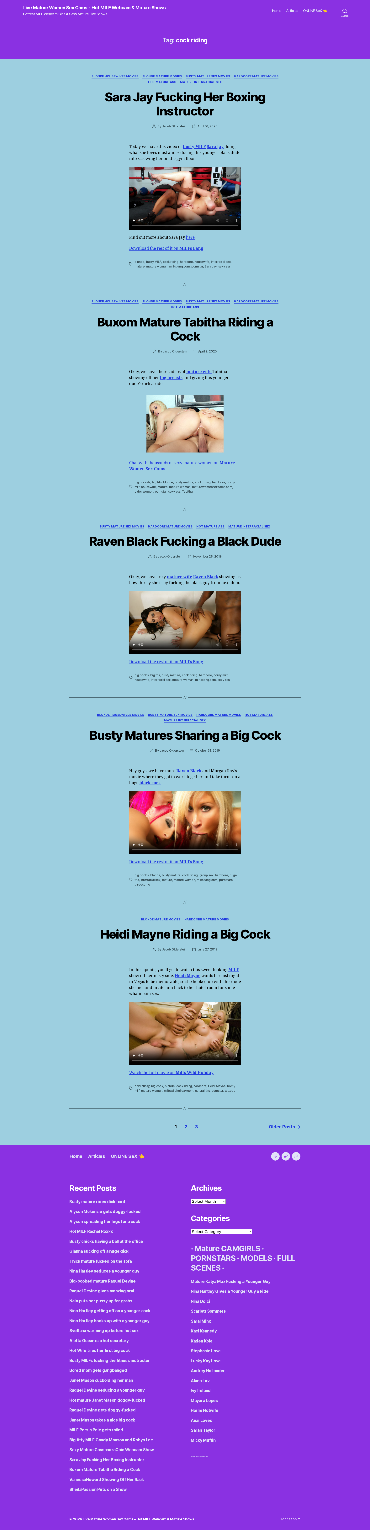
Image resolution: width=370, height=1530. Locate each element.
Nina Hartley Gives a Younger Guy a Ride (229, 1291)
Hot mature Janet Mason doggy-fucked (107, 1400)
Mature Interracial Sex (201, 82)
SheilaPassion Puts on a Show (98, 1489)
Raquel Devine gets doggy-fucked (102, 1410)
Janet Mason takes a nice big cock (102, 1420)
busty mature (184, 482)
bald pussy (142, 1086)
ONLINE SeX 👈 (315, 11)
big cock (157, 1086)
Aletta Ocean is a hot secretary (99, 1340)
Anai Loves (201, 1420)
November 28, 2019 (207, 556)
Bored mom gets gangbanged (98, 1370)
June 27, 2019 (208, 949)
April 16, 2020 (207, 126)
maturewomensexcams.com (212, 487)
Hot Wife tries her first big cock (99, 1350)
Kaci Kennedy (204, 1331)
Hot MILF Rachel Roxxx (91, 1231)
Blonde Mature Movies (162, 76)
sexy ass (224, 266)
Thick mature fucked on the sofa (100, 1261)
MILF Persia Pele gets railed (96, 1429)
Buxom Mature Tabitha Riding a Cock (185, 329)
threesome (142, 884)
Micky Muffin (203, 1440)
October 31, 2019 (207, 750)
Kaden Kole (201, 1341)
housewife (201, 262)
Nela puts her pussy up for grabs (100, 1301)
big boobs (142, 675)
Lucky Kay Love (206, 1360)
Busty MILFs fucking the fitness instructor (109, 1360)
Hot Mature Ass (162, 82)
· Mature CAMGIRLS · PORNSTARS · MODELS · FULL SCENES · (243, 1258)
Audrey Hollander (208, 1370)
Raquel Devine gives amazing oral (101, 1291)
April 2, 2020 (207, 351)
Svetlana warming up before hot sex (104, 1330)
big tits (157, 482)
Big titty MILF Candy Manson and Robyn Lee (111, 1439)
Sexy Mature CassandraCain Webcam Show (111, 1449)
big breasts (142, 482)
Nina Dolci (200, 1301)
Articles (292, 11)
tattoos (230, 1091)
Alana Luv (200, 1380)
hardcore (186, 262)
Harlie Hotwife (204, 1410)
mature (140, 266)
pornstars (226, 880)
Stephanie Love (206, 1350)
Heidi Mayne (217, 1086)
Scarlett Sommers (208, 1311)
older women (144, 491)
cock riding (170, 262)
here (190, 237)
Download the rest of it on (166, 248)
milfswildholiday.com (178, 1091)
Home (276, 11)
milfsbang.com (179, 266)
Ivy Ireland (201, 1390)
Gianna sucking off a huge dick (99, 1251)
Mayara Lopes (204, 1400)
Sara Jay (211, 266)
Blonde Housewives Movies (115, 76)
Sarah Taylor (203, 1430)
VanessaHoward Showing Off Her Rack (106, 1479)
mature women (184, 880)
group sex (206, 875)
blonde (139, 262)
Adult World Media (198, 1456)
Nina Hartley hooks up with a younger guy (109, 1320)
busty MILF (153, 262)
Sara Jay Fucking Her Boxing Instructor (185, 103)
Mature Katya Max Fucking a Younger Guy (231, 1281)
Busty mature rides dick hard (97, 1201)
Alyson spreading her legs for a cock (104, 1221)
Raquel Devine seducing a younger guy (107, 1390)
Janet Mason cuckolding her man (101, 1380)
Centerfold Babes (205, 1456)
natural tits (202, 1091)
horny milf (220, 675)
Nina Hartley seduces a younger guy (104, 1271)
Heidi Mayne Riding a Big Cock (185, 934)
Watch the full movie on (171, 1072)
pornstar (197, 266)
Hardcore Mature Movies (256, 76)
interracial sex (221, 262)
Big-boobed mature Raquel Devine (102, 1281)
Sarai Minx (201, 1321)
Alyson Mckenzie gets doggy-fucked (105, 1211)
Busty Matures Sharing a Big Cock (185, 735)
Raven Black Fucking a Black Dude (185, 541)
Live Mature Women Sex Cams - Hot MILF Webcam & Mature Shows (94, 7)
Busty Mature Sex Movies (208, 76)
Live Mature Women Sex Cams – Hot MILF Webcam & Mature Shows (138, 1519)
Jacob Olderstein (174, 126)
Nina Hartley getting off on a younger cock (110, 1310)
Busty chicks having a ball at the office (106, 1241)
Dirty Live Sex (193, 1456)
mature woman (156, 266)
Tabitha (187, 491)
